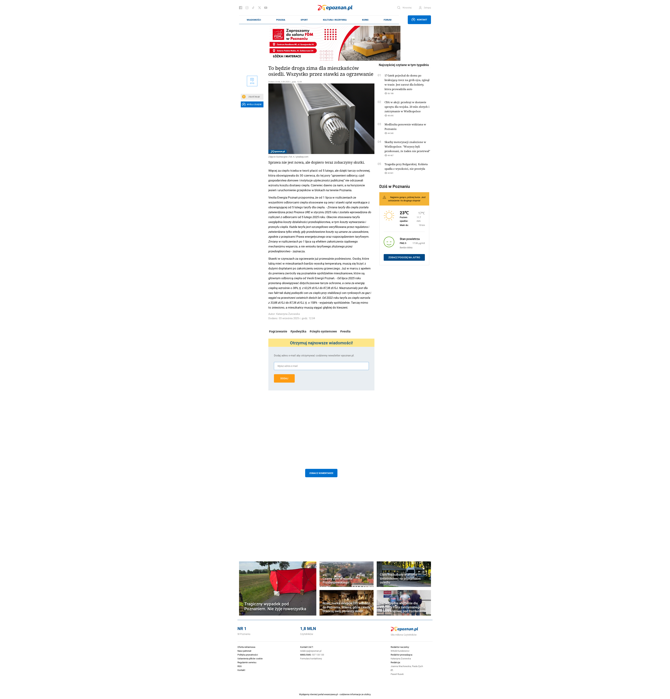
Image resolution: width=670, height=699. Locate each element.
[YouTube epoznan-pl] (265, 7)
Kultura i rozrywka (335, 20)
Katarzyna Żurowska (288, 314)
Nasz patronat (244, 650)
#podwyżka (298, 331)
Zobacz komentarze (321, 473)
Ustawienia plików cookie (250, 658)
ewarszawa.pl (331, 694)
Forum (387, 20)
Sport (304, 20)
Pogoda (280, 20)
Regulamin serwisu (246, 662)
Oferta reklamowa (246, 647)
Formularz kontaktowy (311, 658)
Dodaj (284, 378)
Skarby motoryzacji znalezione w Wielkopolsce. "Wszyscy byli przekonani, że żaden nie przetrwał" (407, 146)
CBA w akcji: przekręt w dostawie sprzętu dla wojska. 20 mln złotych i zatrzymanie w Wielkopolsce (407, 106)
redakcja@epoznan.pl (310, 650)
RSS (239, 666)
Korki (365, 20)
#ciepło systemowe (323, 331)
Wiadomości (254, 20)
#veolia (345, 331)
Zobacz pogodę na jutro (404, 257)
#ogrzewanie (278, 331)
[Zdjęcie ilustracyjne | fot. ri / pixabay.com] (321, 118)
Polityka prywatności (247, 654)
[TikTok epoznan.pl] (253, 7)
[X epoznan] (259, 7)
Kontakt (422, 19)
